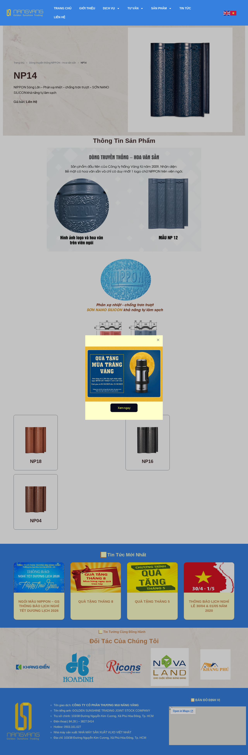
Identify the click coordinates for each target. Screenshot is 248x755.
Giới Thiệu (87, 8)
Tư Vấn (133, 8)
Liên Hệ (59, 17)
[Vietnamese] (233, 13)
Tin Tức (185, 8)
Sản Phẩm (159, 8)
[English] (227, 13)
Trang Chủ (62, 8)
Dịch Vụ (109, 8)
